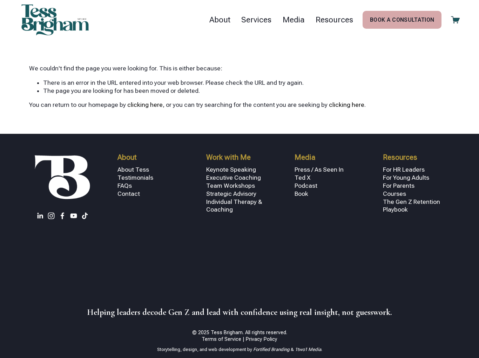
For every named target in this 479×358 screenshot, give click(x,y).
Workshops (239, 185)
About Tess (133, 169)
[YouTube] (73, 215)
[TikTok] (84, 215)
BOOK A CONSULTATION (402, 19)
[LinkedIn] (39, 215)
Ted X (303, 177)
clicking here (145, 104)
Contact (128, 193)
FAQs (124, 185)
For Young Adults (406, 177)
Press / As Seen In (319, 169)
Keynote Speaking (231, 169)
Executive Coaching (233, 177)
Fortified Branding (272, 349)
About (219, 20)
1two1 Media (307, 349)
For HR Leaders (404, 169)
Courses (394, 193)
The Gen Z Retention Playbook (411, 205)
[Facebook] (62, 215)
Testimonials (135, 177)
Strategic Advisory (231, 193)
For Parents (398, 185)
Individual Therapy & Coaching (234, 205)
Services (256, 20)
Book (301, 193)
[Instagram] (51, 215)
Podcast (306, 185)
